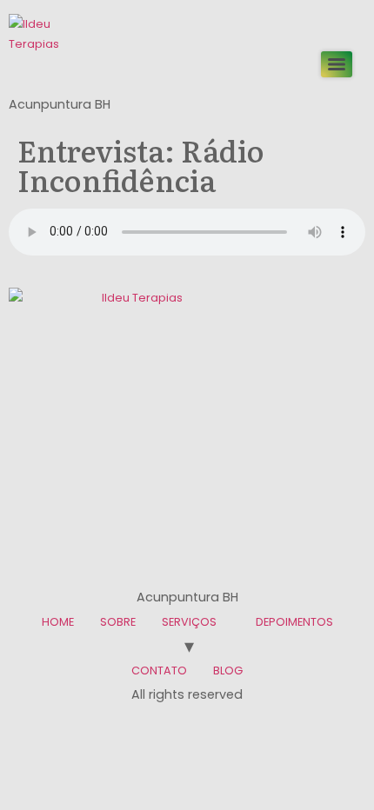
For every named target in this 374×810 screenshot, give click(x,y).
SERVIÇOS (189, 621)
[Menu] (336, 64)
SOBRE (118, 621)
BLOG (228, 670)
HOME (58, 621)
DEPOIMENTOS (294, 621)
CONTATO (159, 670)
